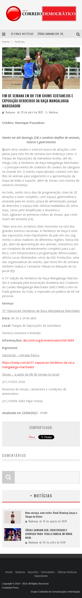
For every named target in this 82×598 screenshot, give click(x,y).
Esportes (33, 572)
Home (5, 42)
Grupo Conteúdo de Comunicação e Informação (55, 591)
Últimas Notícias (67, 572)
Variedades (48, 572)
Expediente (41, 576)
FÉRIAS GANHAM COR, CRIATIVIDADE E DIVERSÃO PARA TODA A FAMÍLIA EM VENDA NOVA (48, 533)
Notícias (53, 112)
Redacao (10, 112)
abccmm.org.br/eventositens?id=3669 (48, 340)
